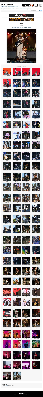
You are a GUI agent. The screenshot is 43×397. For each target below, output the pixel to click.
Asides (2, 8)
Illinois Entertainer (7, 5)
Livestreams (17, 8)
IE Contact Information (17, 0)
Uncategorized (25, 8)
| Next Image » (29, 27)
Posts (36, 0)
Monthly (21, 8)
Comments (40, 0)
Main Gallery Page (24, 27)
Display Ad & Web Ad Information (9, 0)
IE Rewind (13, 8)
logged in (7, 385)
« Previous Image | (14, 27)
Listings (29, 0)
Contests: (2, 0)
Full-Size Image (19, 27)
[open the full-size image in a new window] (21, 62)
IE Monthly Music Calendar (24, 0)
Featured (9, 8)
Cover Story (5, 8)
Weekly (29, 8)
